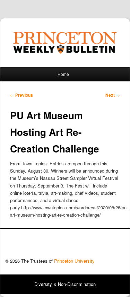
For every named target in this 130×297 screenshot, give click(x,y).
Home (63, 74)
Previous (21, 95)
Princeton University (99, 245)
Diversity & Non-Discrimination (65, 284)
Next (112, 95)
